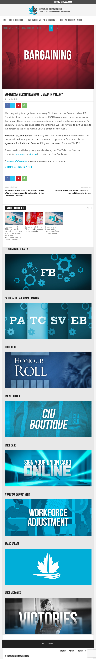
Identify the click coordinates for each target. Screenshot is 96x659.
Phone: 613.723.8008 (63, 1)
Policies (63, 651)
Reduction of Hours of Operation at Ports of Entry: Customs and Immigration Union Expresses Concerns (24, 193)
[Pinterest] (18, 105)
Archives (72, 651)
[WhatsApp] (24, 105)
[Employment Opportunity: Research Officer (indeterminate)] (54, 218)
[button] (57, 29)
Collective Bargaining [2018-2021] (18, 167)
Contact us (82, 651)
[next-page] (90, 208)
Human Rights (28, 28)
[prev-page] (87, 208)
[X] (12, 105)
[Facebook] (75, 2)
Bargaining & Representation (41, 20)
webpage (20, 154)
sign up (33, 154)
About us (41, 28)
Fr (51, 28)
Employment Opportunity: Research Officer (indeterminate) (52, 230)
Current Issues (16, 20)
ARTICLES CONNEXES (15, 208)
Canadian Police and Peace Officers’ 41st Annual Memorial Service (73, 191)
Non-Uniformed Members (71, 20)
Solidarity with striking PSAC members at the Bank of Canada (34, 229)
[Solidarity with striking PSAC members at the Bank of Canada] (34, 218)
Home (4, 20)
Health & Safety (9, 28)
